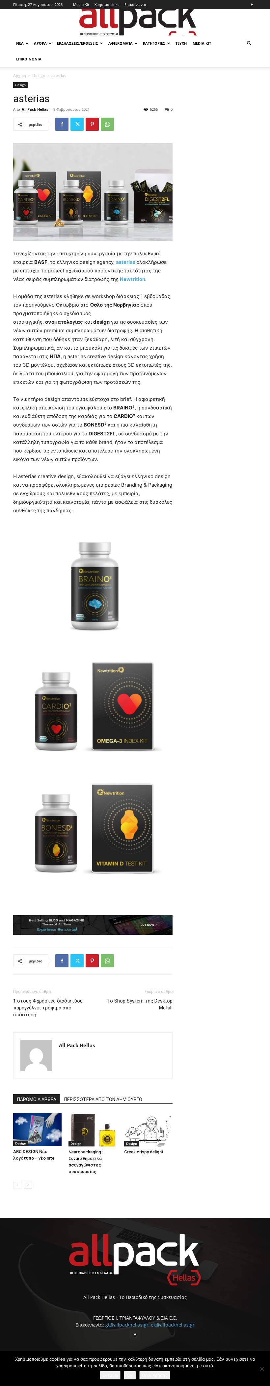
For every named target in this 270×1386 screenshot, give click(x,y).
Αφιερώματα (120, 43)
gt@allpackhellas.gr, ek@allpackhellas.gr (150, 1325)
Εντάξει (110, 1375)
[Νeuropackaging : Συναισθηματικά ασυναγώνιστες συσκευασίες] (92, 1129)
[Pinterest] (92, 124)
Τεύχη (181, 43)
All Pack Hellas (35, 109)
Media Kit (81, 4)
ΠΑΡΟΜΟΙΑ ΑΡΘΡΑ (36, 1099)
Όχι (129, 1375)
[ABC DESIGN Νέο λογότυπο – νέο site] (37, 1129)
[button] (249, 43)
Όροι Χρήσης (155, 1375)
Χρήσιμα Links (106, 4)
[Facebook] (252, 4)
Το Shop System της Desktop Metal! (140, 1004)
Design (38, 75)
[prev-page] (17, 1185)
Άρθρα (40, 43)
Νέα (20, 43)
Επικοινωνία (135, 4)
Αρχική (19, 75)
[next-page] (28, 1185)
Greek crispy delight (144, 1151)
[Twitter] (77, 124)
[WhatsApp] (107, 124)
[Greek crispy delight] (148, 1129)
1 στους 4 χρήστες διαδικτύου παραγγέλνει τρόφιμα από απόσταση (48, 1008)
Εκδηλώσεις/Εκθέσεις (77, 43)
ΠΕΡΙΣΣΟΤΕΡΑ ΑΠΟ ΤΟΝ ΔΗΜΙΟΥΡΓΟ (103, 1099)
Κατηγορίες (154, 43)
